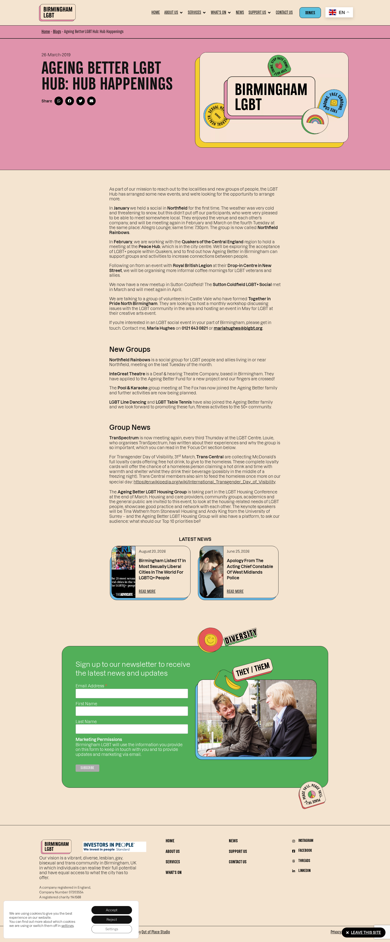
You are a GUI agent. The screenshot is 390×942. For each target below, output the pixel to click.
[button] (174, 12)
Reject (112, 919)
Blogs (57, 31)
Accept (111, 910)
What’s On (174, 873)
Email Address (91, 685)
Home (46, 31)
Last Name (86, 722)
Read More (147, 591)
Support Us (238, 852)
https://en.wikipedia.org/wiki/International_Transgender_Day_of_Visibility (204, 481)
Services (173, 862)
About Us (173, 852)
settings (67, 926)
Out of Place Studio (156, 932)
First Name (86, 704)
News (233, 841)
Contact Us (237, 862)
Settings (111, 929)
